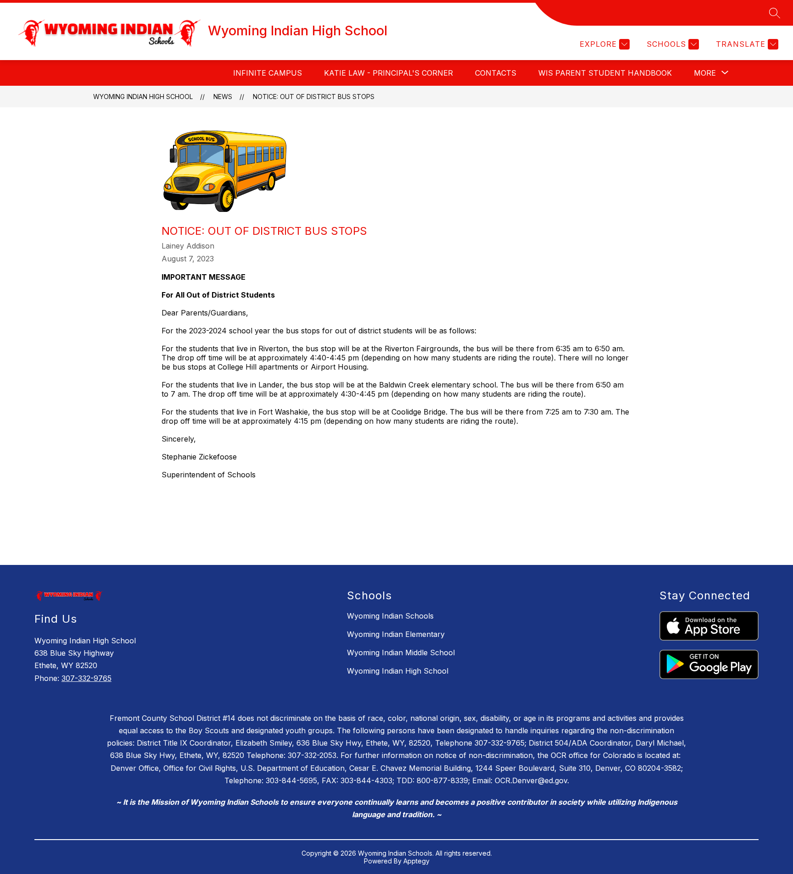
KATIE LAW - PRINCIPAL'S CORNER (388, 72)
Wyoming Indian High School (143, 96)
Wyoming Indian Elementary (396, 634)
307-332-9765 (86, 678)
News (222, 96)
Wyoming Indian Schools (390, 615)
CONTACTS (495, 72)
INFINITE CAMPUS (267, 72)
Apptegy (416, 861)
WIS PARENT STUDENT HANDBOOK (605, 72)
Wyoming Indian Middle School (401, 652)
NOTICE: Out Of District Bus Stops (313, 96)
